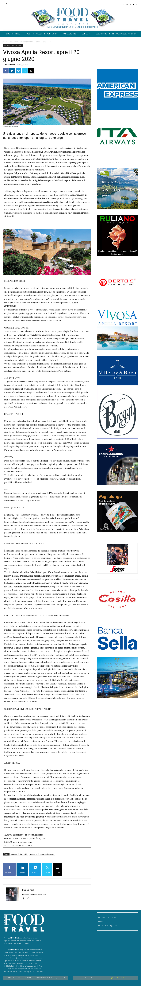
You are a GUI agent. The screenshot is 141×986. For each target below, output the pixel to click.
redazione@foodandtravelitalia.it (115, 978)
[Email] (31, 70)
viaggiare (33, 854)
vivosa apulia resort (47, 854)
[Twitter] (130, 3)
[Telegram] (18, 70)
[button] (57, 3)
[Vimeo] (133, 3)
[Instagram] (127, 3)
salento (14, 854)
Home (5, 41)
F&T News (14, 41)
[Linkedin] (12, 70)
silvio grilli (23, 854)
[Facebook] (123, 3)
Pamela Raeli (10, 64)
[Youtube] (136, 3)
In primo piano (17, 45)
